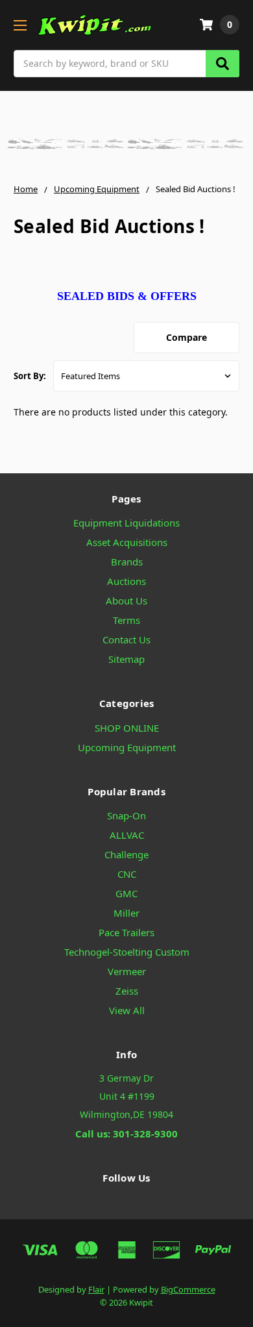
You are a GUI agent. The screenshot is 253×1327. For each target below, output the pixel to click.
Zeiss (126, 990)
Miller (126, 912)
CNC (126, 873)
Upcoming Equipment (127, 747)
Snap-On (126, 815)
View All (127, 1010)
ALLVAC (127, 834)
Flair (96, 1289)
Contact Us (126, 639)
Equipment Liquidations (126, 522)
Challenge (126, 854)
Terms (126, 620)
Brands (127, 561)
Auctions (126, 581)
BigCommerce (188, 1289)
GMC (126, 893)
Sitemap (126, 658)
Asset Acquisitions (126, 542)
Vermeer (127, 971)
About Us (126, 600)
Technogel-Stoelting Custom (126, 951)
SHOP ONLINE (127, 727)
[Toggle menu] (20, 25)
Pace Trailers (126, 932)
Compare (186, 337)
